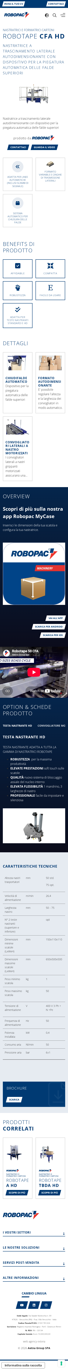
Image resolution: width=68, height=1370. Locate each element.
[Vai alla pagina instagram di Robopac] (46, 1305)
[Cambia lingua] (47, 15)
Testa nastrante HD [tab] (17, 725)
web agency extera (34, 1341)
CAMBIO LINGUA (34, 1293)
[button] (18, 147)
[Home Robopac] (15, 15)
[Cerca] (54, 15)
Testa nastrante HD (24, 737)
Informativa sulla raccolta (23, 1365)
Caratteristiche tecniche (30, 866)
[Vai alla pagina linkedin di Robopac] (34, 1305)
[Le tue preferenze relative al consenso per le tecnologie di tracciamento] (61, 1363)
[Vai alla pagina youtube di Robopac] (22, 1305)
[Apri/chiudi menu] (62, 15)
